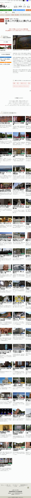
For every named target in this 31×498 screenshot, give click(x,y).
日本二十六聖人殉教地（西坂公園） (5, 60)
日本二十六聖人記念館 (5, 64)
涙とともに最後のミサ (5, 335)
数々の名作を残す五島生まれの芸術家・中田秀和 (18, 433)
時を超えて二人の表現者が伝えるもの (18, 240)
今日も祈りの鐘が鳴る (5, 369)
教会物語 (12, 14)
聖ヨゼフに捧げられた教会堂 (5, 288)
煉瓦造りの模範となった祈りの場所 (18, 351)
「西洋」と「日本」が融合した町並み (18, 385)
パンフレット (9, 486)
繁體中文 (20, 0)
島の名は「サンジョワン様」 (5, 173)
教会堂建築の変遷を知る (18, 369)
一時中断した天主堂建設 (18, 156)
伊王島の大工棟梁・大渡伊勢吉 (5, 432)
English (9, 0)
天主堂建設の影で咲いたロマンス (18, 139)
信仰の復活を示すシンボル (5, 385)
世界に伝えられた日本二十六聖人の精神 (5, 240)
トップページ (2, 14)
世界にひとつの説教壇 (18, 123)
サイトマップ (21, 486)
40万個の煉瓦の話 (5, 123)
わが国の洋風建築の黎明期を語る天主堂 (5, 190)
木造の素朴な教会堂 (18, 287)
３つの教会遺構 (4, 399)
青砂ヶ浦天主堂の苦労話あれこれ (18, 416)
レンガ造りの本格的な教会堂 (5, 319)
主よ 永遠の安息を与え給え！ (5, 256)
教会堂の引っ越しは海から (18, 272)
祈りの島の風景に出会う (5, 156)
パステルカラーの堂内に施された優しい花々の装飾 (5, 352)
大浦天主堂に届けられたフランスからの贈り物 (18, 207)
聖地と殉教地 (17, 14)
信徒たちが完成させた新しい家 (5, 272)
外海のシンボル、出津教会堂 (18, 173)
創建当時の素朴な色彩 (5, 449)
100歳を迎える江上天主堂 (6, 303)
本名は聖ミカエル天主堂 (18, 400)
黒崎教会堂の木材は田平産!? (5, 465)
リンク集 (15, 486)
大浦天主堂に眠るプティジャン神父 (5, 206)
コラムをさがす (7, 14)
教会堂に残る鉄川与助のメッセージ (18, 303)
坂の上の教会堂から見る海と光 (18, 256)
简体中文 (17, 0)
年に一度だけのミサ (5, 223)
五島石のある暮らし (18, 335)
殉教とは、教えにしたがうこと (18, 319)
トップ (28, 488)
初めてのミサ (3, 139)
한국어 (12, 0)
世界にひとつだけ (18, 223)
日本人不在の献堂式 (18, 189)
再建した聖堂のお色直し (5, 416)
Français (14, 0)
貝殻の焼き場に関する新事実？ (18, 449)
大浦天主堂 (2, 50)
